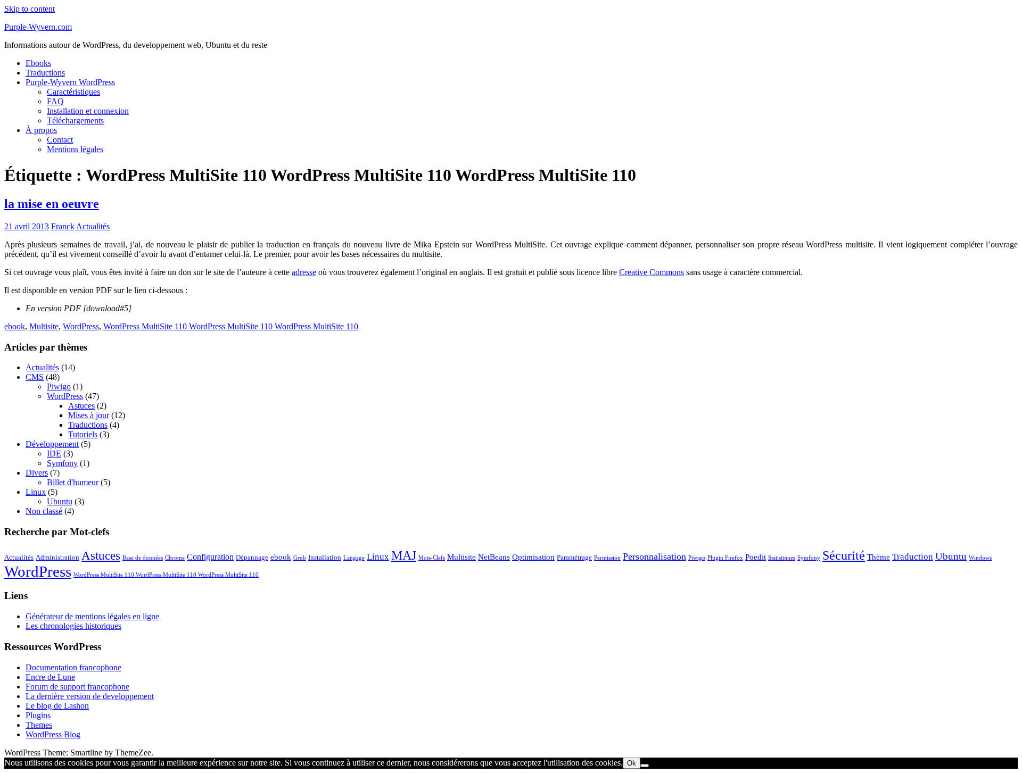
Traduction (912, 557)
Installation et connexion (88, 110)
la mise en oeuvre (51, 204)
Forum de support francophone (77, 686)
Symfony (62, 463)
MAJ (403, 555)
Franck (63, 226)
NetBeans (494, 557)
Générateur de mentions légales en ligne (92, 616)
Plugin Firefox (725, 558)
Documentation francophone (73, 667)
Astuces (81, 405)
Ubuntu (59, 501)
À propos (41, 130)
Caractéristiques (73, 91)
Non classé (44, 511)
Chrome (175, 558)
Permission (607, 558)
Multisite (44, 326)
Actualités (93, 226)
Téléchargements (75, 120)
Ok (631, 763)
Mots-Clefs (431, 558)
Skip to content (29, 8)
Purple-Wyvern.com (38, 26)
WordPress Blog (53, 734)
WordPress (81, 326)
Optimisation (533, 557)
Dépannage (252, 557)
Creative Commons (651, 272)
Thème (878, 557)
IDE (54, 453)
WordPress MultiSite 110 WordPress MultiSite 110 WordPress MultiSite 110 (230, 326)
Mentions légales (75, 149)
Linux (36, 491)
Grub (299, 558)
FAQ (55, 101)
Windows (980, 558)
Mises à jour (88, 415)
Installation (324, 557)
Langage (354, 558)
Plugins (38, 715)
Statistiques (781, 558)
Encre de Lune (50, 676)
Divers (37, 472)
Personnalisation (654, 556)
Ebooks (38, 63)
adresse (304, 272)
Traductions (45, 72)
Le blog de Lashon (57, 705)
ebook (14, 326)
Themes (39, 724)
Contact (60, 139)
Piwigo (59, 386)
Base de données (142, 558)
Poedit (755, 557)
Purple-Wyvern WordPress (70, 82)
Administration (57, 557)
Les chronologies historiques (73, 625)
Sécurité (843, 555)
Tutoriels (82, 434)
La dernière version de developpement (90, 696)
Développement (52, 443)
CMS (35, 376)
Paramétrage (574, 557)
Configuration (210, 556)
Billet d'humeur (72, 482)
